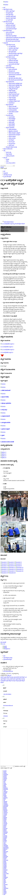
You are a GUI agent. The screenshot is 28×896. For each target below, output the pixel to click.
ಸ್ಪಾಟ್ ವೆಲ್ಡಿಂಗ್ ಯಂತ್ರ (7, 9)
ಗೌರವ (7, 161)
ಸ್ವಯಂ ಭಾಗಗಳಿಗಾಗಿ (10, 32)
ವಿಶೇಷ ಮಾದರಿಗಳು (13, 129)
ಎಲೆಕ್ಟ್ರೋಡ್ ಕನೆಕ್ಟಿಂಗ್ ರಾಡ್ (14, 101)
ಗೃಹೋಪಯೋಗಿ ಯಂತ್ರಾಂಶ (14, 134)
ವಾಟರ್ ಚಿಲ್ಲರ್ (12, 125)
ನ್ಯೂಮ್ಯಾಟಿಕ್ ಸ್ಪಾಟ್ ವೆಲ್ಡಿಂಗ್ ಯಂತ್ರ (8, 680)
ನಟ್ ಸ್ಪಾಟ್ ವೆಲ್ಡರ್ (9, 14)
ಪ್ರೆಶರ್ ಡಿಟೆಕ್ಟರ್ (12, 124)
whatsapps (5, 715)
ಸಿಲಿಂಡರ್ (11, 113)
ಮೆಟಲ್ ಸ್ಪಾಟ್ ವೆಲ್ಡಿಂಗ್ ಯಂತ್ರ (7, 677)
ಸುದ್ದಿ (4, 150)
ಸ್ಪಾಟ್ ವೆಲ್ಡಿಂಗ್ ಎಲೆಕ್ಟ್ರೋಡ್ (14, 86)
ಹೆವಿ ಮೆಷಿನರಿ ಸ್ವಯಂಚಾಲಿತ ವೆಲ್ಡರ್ (13, 41)
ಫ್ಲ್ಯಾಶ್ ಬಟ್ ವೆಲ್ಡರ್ (10, 23)
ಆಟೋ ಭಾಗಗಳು (12, 138)
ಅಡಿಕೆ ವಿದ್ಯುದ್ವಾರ (12, 90)
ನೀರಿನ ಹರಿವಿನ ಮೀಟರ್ (13, 111)
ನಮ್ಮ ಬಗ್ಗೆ (5, 157)
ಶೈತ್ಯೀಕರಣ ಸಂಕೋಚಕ (13, 131)
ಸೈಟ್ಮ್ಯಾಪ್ (9, 675)
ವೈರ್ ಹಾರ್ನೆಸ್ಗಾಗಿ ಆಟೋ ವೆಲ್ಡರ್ (12, 39)
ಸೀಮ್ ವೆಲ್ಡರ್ (8, 65)
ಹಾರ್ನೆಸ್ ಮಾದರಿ (12, 136)
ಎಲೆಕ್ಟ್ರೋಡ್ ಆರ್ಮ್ (13, 92)
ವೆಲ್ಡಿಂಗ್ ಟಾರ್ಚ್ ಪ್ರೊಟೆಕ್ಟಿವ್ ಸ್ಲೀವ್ (15, 83)
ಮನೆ (4, 7)
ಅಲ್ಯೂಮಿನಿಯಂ (12, 143)
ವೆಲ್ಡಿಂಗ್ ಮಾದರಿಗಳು (10, 127)
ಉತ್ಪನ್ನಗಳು (5, 42)
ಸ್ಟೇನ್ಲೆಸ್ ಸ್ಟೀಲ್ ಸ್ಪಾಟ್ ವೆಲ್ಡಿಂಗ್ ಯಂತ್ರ (17, 678)
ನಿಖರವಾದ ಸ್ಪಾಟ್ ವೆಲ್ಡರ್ (11, 16)
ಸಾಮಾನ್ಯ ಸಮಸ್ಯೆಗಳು (10, 155)
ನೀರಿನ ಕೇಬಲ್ (11, 102)
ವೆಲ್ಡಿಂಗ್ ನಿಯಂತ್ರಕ (12, 106)
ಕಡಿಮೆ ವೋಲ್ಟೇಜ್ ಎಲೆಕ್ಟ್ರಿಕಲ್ (14, 132)
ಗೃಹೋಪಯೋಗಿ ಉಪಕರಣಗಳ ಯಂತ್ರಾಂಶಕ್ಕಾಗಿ (15, 37)
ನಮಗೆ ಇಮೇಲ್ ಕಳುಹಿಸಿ (9, 221)
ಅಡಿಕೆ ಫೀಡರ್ (11, 122)
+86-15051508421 (7, 694)
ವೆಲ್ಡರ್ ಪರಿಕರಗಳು (9, 104)
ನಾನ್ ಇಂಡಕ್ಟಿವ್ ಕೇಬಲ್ (13, 95)
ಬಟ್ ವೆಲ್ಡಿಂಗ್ (11, 139)
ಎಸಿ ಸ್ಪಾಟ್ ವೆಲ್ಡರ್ (9, 19)
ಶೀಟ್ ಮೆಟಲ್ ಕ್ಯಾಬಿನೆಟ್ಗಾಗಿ (11, 35)
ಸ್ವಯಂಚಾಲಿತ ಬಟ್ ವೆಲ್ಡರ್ (11, 28)
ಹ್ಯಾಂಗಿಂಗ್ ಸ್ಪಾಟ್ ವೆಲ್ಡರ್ (11, 18)
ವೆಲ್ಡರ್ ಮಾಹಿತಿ (9, 154)
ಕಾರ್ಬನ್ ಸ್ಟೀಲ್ (12, 141)
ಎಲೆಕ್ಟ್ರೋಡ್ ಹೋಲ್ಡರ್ (13, 88)
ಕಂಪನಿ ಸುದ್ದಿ (8, 152)
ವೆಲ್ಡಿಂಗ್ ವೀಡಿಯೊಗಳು (7, 148)
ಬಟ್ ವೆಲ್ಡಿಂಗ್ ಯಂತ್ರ (7, 21)
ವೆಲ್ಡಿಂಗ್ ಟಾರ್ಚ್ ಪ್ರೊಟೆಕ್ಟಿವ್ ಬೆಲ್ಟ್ (15, 85)
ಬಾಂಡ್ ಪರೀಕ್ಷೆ (11, 116)
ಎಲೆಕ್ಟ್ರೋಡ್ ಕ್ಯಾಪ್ (12, 99)
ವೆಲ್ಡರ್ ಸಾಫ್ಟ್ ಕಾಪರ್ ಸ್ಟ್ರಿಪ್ (14, 94)
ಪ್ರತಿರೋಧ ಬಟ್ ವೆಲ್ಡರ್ (10, 25)
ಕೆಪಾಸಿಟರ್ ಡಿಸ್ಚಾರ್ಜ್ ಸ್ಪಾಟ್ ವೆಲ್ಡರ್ (15, 53)
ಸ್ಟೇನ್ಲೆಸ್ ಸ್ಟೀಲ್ (11, 145)
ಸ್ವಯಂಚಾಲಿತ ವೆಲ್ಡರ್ (7, 30)
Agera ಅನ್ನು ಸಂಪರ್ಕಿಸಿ (10, 162)
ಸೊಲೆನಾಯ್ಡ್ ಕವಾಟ (13, 109)
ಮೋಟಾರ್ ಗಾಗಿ (9, 33)
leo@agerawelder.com (8, 671)
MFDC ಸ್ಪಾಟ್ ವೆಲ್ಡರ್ (10, 11)
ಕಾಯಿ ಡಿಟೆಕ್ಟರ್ (12, 120)
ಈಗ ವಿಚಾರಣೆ (3, 642)
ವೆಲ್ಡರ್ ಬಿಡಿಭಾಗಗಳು (10, 81)
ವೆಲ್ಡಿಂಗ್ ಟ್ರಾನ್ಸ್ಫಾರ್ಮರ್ (13, 108)
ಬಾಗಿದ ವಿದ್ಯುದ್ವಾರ (12, 97)
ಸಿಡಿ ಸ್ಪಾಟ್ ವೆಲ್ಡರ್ (9, 12)
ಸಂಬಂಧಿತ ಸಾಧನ (9, 115)
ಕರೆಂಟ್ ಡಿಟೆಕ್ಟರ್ (12, 118)
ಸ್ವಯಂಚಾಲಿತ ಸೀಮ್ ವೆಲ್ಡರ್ (19, 677)
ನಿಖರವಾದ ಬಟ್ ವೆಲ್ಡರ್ (10, 26)
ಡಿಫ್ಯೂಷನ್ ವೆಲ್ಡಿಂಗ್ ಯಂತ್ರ (11, 146)
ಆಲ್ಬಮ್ (7, 159)
